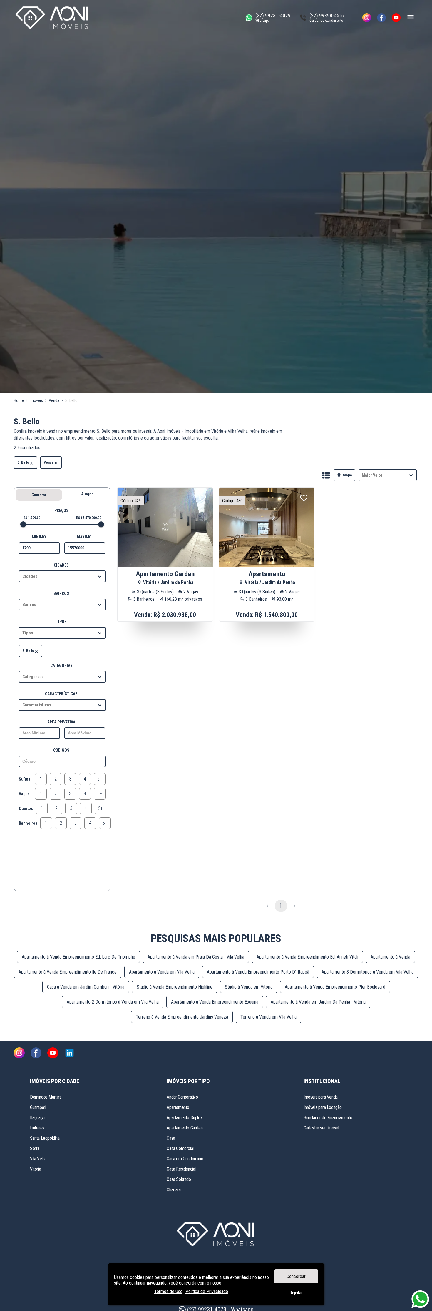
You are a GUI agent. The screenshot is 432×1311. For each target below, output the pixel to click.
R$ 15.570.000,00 (88, 518)
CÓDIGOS (61, 750)
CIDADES (61, 565)
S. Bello (23, 462)
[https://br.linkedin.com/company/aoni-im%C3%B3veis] (69, 1053)
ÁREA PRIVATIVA (61, 722)
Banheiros (28, 823)
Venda (48, 462)
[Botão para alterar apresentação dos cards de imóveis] (326, 476)
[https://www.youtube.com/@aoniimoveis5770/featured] (396, 17)
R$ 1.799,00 (31, 518)
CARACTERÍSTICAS (61, 693)
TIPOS (61, 621)
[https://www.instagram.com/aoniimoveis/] (366, 17)
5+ (99, 779)
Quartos (26, 808)
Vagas (24, 793)
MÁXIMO (84, 537)
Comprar (38, 495)
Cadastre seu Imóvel (321, 1128)
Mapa (347, 475)
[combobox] (362, 475)
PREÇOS (61, 510)
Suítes (24, 779)
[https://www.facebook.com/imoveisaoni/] (381, 17)
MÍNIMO (39, 537)
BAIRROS (61, 593)
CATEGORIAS (61, 665)
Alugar (87, 494)
